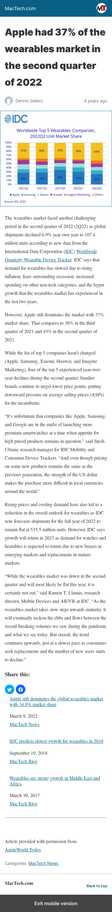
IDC (69, 251)
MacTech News (24, 724)
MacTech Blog (24, 761)
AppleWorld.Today (23, 849)
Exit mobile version (56, 903)
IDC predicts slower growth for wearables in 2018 (56, 741)
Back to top (97, 886)
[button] (9, 689)
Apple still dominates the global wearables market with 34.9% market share (56, 701)
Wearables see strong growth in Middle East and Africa (55, 780)
